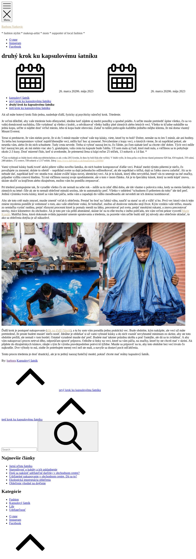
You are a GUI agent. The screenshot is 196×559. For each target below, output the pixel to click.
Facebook (15, 46)
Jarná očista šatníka (20, 466)
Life (11, 506)
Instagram (15, 43)
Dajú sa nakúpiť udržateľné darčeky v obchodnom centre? (44, 473)
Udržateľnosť (17, 509)
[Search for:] (20, 449)
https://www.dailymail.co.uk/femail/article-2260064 (80, 160)
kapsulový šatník (19, 97)
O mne (13, 39)
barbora (11, 360)
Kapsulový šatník (27, 360)
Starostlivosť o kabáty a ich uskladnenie (33, 469)
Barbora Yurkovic (12, 26)
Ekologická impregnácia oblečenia (30, 479)
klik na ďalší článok (58, 330)
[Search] (68, 436)
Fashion (14, 499)
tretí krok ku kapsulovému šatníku (29, 108)
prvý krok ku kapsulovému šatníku (30, 101)
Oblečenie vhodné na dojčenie (27, 483)
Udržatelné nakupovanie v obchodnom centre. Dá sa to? (43, 476)
